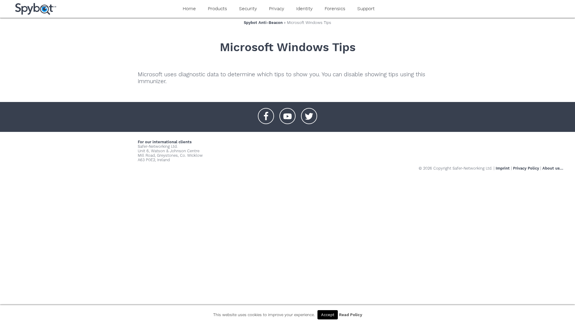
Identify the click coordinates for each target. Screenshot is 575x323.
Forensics (335, 8)
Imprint (503, 168)
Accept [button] (327, 315)
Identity (304, 8)
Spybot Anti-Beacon (263, 22)
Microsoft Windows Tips (287, 47)
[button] (266, 113)
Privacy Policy (526, 168)
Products (217, 8)
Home (189, 8)
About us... (552, 168)
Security (248, 8)
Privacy (276, 8)
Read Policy (350, 315)
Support (366, 8)
